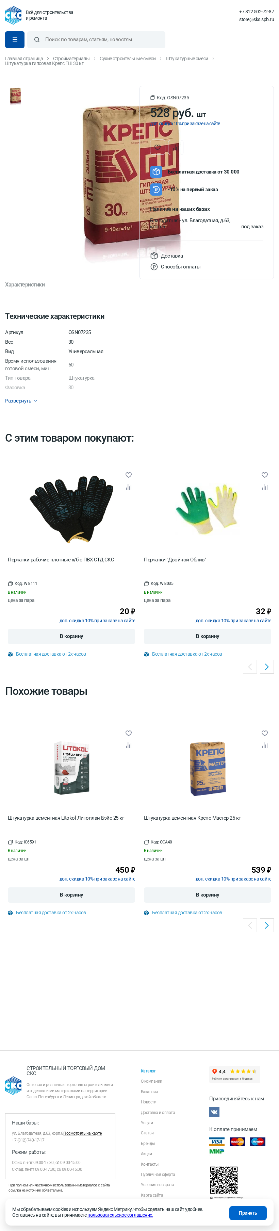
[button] (169, 97)
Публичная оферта (158, 1174)
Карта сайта (152, 1195)
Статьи (147, 1133)
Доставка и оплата (158, 1112)
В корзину (71, 636)
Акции (146, 1153)
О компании (151, 1081)
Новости (149, 1102)
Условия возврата (157, 1184)
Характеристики (25, 285)
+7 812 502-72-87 (256, 11)
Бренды (148, 1143)
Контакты (150, 1164)
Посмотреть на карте (82, 1133)
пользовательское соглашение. (120, 1215)
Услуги (147, 1122)
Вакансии (149, 1091)
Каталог (148, 1071)
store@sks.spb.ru (256, 19)
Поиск (37, 39)
